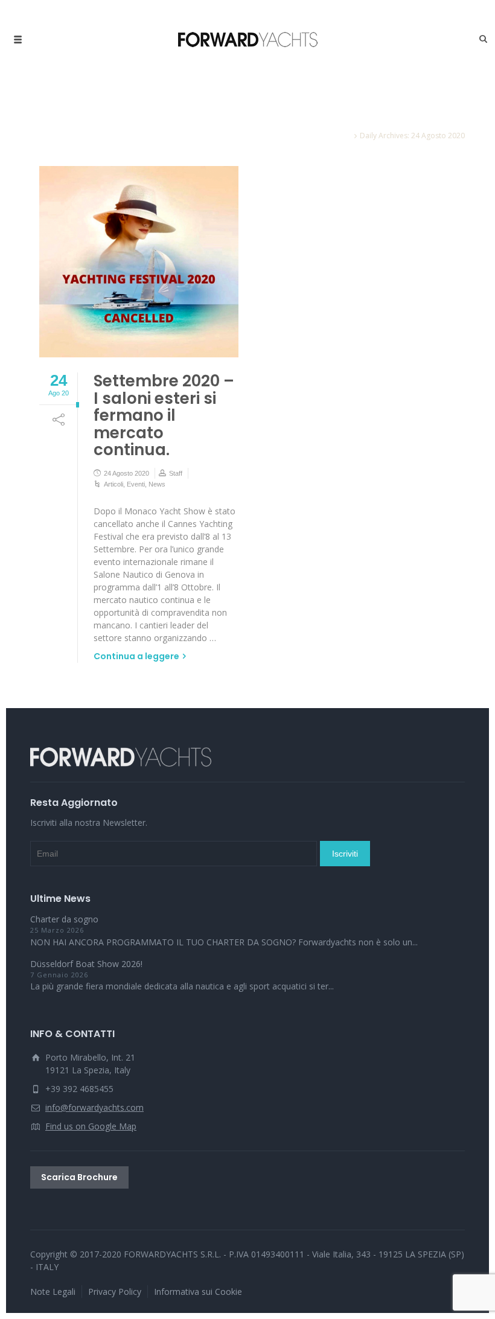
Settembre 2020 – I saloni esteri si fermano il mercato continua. (164, 415)
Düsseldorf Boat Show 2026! (86, 963)
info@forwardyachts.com (94, 1107)
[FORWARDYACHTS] (248, 39)
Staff (175, 473)
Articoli (113, 484)
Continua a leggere (136, 656)
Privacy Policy (114, 1291)
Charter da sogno (64, 919)
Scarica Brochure (79, 1177)
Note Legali (52, 1291)
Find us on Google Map (90, 1126)
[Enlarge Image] (138, 261)
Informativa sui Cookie (198, 1291)
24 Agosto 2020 (126, 473)
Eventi (136, 484)
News (156, 484)
